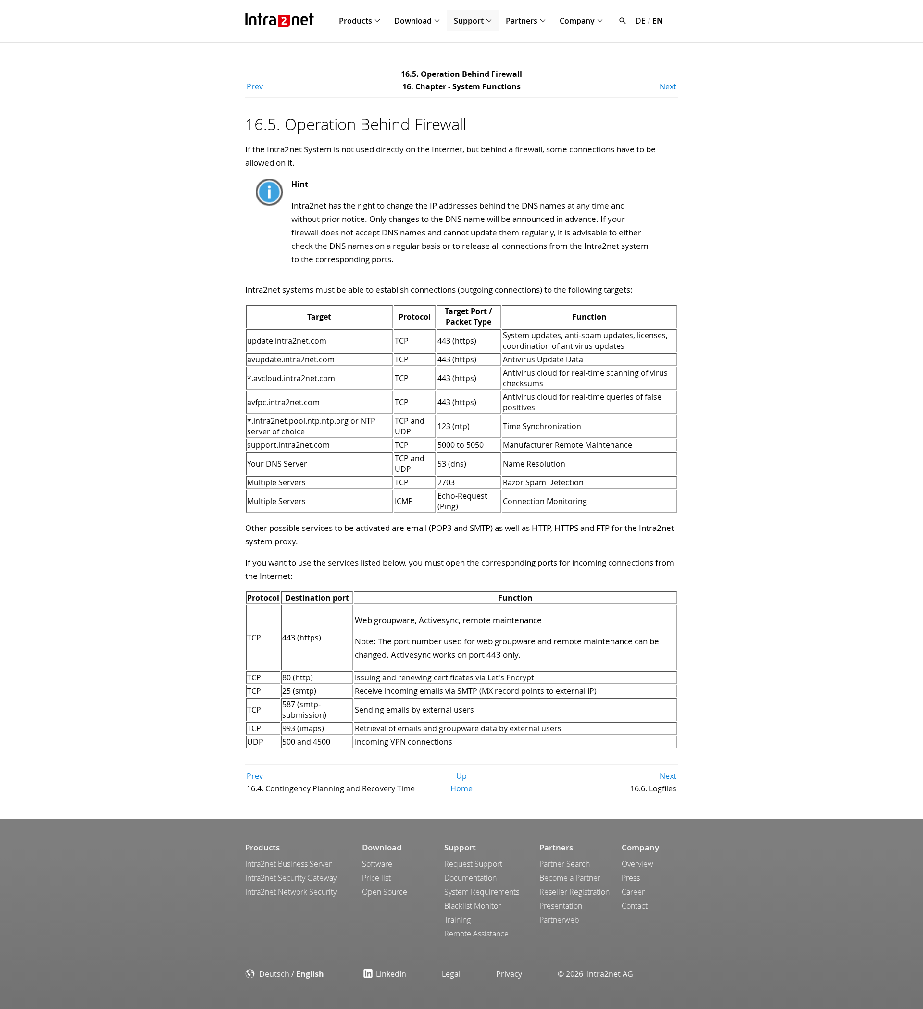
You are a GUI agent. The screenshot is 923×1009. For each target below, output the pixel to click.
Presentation (560, 905)
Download (413, 20)
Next (668, 86)
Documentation (470, 878)
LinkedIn (391, 974)
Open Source (384, 891)
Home (461, 788)
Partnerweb (559, 919)
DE (641, 20)
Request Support (473, 864)
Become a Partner (569, 878)
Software (377, 864)
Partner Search (564, 864)
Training (457, 919)
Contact (635, 905)
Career (633, 891)
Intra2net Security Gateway (291, 878)
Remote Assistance (476, 933)
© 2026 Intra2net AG (595, 974)
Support (469, 20)
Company (577, 20)
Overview (637, 864)
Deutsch (274, 974)
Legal (451, 974)
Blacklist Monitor (472, 905)
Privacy (509, 974)
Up (461, 776)
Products (355, 20)
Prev (255, 86)
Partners (521, 20)
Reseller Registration (574, 891)
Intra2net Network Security (291, 891)
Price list (376, 878)
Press (631, 878)
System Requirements (481, 891)
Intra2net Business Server (288, 864)
